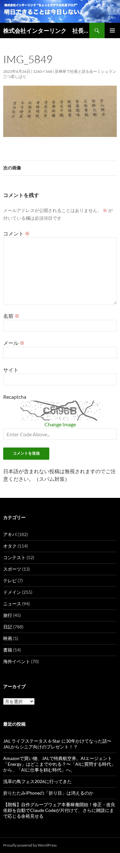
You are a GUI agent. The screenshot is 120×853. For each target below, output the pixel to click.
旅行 (7, 615)
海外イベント (16, 661)
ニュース (12, 603)
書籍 (7, 650)
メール (14, 343)
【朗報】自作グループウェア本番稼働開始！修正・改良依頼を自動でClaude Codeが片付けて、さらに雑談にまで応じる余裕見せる (59, 810)
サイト (11, 370)
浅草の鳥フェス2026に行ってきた (37, 781)
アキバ (10, 534)
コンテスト (14, 557)
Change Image (60, 424)
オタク (10, 546)
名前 (11, 316)
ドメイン (12, 592)
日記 (7, 626)
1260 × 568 (42, 71)
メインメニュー (112, 30)
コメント (16, 233)
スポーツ (12, 569)
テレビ (10, 580)
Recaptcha (14, 397)
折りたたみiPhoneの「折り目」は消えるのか (48, 793)
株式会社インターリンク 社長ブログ (46, 30)
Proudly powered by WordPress (30, 845)
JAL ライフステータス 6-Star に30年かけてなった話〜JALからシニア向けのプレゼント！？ (57, 743)
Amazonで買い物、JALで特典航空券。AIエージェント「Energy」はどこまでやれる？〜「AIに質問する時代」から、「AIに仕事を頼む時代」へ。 (59, 763)
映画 (7, 638)
